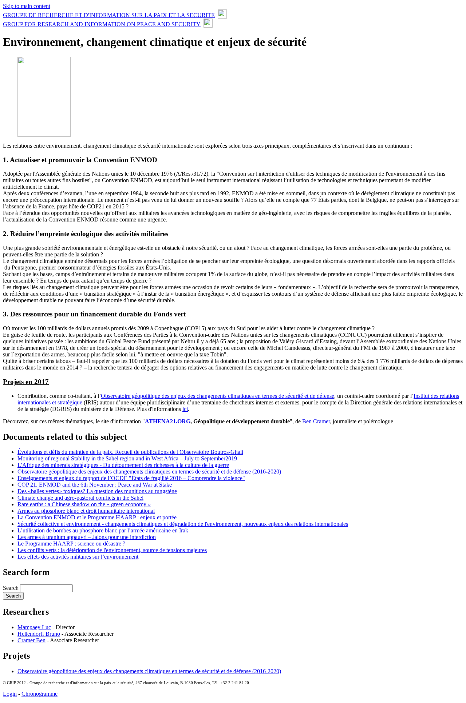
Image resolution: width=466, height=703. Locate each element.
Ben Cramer (316, 421)
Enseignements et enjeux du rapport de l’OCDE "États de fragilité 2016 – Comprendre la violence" (131, 478)
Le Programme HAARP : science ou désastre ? (71, 543)
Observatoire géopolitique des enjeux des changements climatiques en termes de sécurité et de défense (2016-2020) (149, 471)
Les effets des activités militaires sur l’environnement (77, 557)
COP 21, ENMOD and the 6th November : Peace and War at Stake (94, 485)
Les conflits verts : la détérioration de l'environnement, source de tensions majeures (112, 550)
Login (10, 694)
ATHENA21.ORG (167, 421)
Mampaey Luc (34, 627)
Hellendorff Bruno (38, 634)
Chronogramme (39, 694)
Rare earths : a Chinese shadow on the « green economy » (84, 504)
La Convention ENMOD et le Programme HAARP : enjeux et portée (97, 517)
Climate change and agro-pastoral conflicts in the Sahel (80, 498)
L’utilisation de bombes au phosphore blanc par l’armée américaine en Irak (102, 530)
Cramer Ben (31, 640)
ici (185, 409)
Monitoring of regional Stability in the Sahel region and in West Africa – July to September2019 (127, 458)
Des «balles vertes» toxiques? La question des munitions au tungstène (97, 491)
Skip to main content (26, 6)
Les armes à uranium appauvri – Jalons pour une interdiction (86, 537)
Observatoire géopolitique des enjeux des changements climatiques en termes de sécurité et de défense (217, 396)
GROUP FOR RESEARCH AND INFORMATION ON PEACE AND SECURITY (102, 24)
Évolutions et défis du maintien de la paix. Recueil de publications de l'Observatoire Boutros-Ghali (130, 452)
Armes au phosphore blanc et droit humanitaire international (86, 511)
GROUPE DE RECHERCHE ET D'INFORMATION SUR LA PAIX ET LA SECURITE (109, 15)
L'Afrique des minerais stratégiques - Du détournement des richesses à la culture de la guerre (123, 465)
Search (11, 588)
